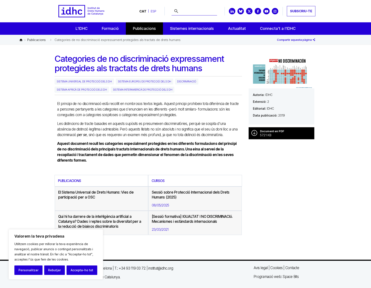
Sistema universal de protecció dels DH (84, 81)
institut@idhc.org (160, 268)
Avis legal (261, 268)
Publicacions (36, 40)
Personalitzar (28, 270)
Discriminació (186, 81)
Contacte (292, 268)
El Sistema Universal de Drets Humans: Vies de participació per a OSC (96, 194)
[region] (56, 254)
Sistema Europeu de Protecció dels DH (144, 81)
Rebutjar (54, 270)
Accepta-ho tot (82, 270)
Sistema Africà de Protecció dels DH (82, 89)
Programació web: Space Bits (276, 276)
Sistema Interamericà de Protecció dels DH (142, 89)
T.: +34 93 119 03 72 (130, 268)
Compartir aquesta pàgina (294, 39)
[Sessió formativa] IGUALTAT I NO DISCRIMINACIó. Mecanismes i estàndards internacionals (192, 219)
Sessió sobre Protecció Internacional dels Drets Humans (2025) (191, 194)
